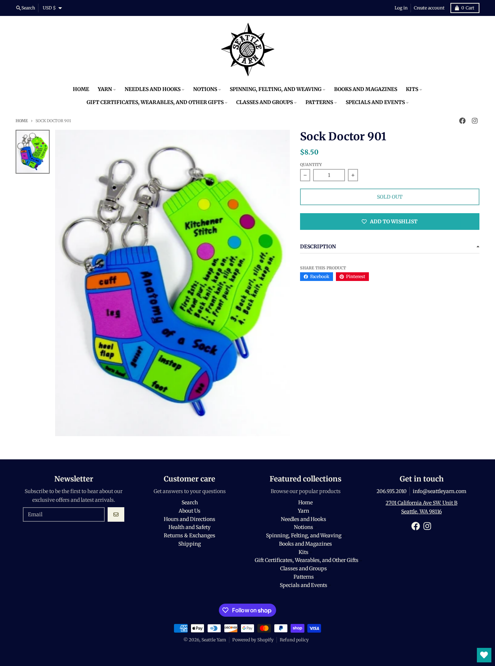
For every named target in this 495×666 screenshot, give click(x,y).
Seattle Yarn (213, 639)
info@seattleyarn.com (439, 491)
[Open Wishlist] (484, 655)
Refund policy (294, 639)
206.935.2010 (392, 491)
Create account (429, 8)
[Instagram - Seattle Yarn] (474, 120)
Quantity (311, 164)
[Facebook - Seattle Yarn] (462, 120)
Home (22, 120)
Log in (401, 8)
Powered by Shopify (253, 639)
